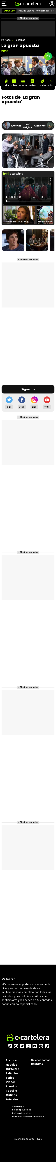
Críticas (11, 1095)
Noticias (11, 1065)
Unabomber (42, 10)
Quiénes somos (40, 1060)
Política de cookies (22, 1113)
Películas (19, 39)
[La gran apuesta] (13, 240)
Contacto (37, 1064)
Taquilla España (26, 10)
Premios (11, 1086)
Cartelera (12, 1069)
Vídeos (11, 1082)
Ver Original (27, 125)
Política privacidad (21, 1109)
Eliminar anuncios (29, 18)
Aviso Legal (18, 1106)
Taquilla (11, 1091)
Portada (6, 39)
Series (10, 1078)
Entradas (12, 1099)
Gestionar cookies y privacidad (28, 1116)
